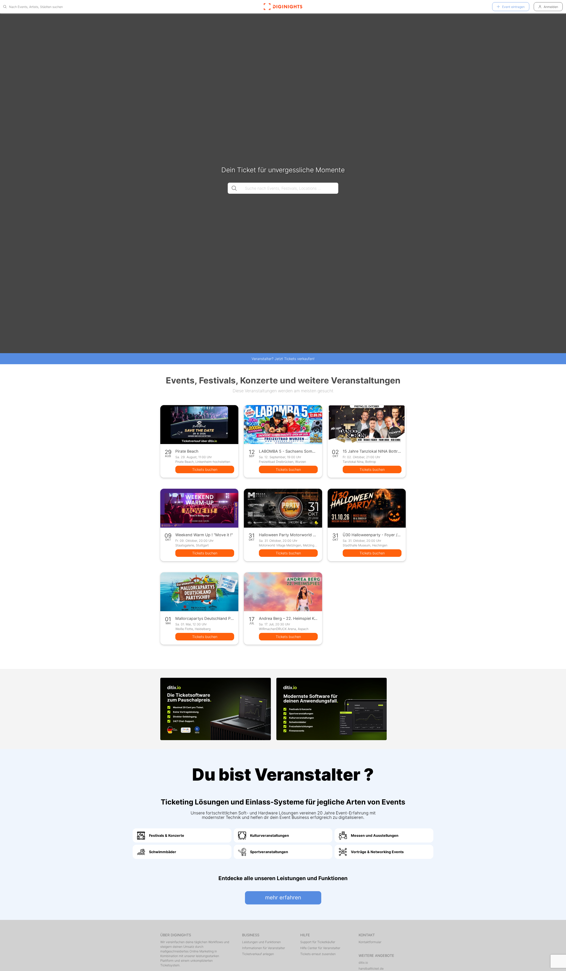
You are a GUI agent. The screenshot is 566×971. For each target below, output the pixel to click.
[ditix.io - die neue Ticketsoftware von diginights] (331, 709)
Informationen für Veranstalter (263, 948)
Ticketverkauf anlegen (258, 954)
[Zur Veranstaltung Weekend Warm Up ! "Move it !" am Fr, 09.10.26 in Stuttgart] (199, 508)
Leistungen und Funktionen (261, 942)
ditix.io (363, 962)
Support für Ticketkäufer (317, 942)
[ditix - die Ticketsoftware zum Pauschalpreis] (215, 709)
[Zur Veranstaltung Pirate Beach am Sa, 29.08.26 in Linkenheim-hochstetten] (199, 424)
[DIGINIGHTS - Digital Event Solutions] (283, 6)
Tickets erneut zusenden (318, 954)
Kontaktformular (370, 942)
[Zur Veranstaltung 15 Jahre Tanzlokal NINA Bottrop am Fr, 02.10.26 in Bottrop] (367, 424)
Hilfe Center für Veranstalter (320, 948)
